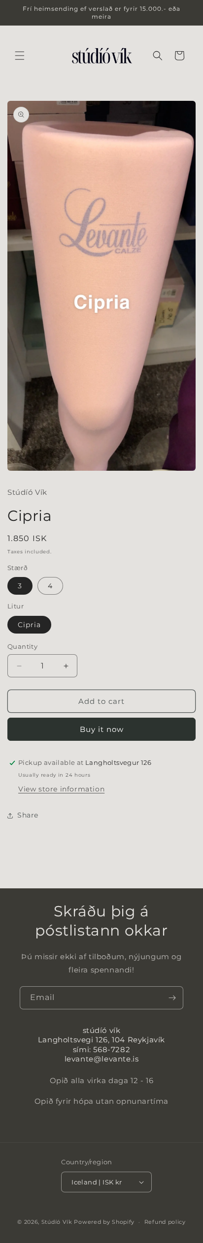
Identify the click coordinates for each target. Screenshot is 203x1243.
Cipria (29, 624)
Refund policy (165, 1221)
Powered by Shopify (104, 1221)
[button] (20, 55)
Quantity (22, 646)
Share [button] (27, 815)
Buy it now (102, 729)
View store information (61, 789)
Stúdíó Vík (56, 1221)
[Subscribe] (172, 997)
